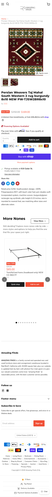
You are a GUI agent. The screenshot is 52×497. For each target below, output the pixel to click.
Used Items (42, 464)
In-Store (6, 464)
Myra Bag (43, 461)
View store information (12, 174)
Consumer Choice (31, 461)
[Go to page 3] (20, 322)
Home (3, 19)
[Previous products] (4, 279)
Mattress (6, 459)
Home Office (16, 459)
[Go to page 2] (18, 322)
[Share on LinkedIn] (13, 183)
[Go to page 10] (35, 322)
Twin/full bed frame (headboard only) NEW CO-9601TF (24, 273)
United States (25, 435)
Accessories (42, 459)
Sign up (39, 423)
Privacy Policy (26, 467)
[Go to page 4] (22, 322)
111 (5, 103)
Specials (24, 464)
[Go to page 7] (29, 322)
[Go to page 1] (16, 322)
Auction (33, 464)
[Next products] (47, 279)
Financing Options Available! (16, 126)
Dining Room (39, 456)
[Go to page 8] (31, 322)
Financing (14, 464)
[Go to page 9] (33, 322)
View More (38, 221)
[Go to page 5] (24, 322)
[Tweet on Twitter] (8, 183)
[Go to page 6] (27, 322)
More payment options (26, 162)
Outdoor (5, 461)
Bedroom (28, 456)
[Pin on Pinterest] (17, 183)
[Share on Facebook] (3, 183)
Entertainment (29, 459)
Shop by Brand (16, 461)
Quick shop (15, 284)
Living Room (17, 456)
